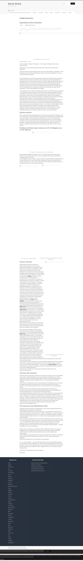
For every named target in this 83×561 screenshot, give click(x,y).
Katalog (9, 501)
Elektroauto (10, 484)
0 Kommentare (27, 30)
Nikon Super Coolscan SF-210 (33, 29)
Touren (9, 536)
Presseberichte (11, 517)
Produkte (10, 519)
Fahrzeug (10, 492)
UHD (60, 29)
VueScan (21, 30)
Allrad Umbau (10, 466)
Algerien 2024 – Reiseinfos (36, 464)
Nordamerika (10, 513)
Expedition (10, 490)
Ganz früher (10, 494)
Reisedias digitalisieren (42, 29)
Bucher (9, 474)
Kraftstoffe (10, 503)
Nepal (9, 511)
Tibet (9, 534)
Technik (46, 12)
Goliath (9, 496)
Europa (9, 488)
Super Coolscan (51, 29)
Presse (69, 12)
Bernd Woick (14, 3)
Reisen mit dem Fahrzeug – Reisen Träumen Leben (20, 12)
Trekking (9, 538)
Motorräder (10, 509)
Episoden (35, 12)
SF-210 (47, 29)
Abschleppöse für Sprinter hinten (37, 468)
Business (10, 476)
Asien (9, 468)
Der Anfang (10, 478)
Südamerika (10, 529)
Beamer (35, 28)
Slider (9, 525)
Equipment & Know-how (30, 25)
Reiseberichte (10, 521)
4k (28, 28)
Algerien (9, 464)
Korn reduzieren (23, 29)
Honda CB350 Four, (12, 499)
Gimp (54, 28)
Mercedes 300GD (11, 507)
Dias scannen (50, 28)
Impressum (64, 12)
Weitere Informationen (39, 550)
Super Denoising (56, 29)
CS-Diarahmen (39, 28)
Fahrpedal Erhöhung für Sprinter (37, 466)
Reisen (51, 12)
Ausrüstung (10, 470)
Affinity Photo (31, 28)
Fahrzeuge (40, 12)
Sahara (9, 523)
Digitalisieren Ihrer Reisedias (31, 23)
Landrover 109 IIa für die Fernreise (37, 470)
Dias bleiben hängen (45, 28)
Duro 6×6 (10, 482)
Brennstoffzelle (11, 472)
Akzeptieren (48, 550)
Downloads (57, 12)
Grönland (10, 497)
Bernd (21, 25)
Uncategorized (11, 542)
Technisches (10, 532)
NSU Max (10, 515)
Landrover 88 (10, 505)
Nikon (27, 29)
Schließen (2, 559)
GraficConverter (57, 28)
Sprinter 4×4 (10, 527)
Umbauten (10, 540)
